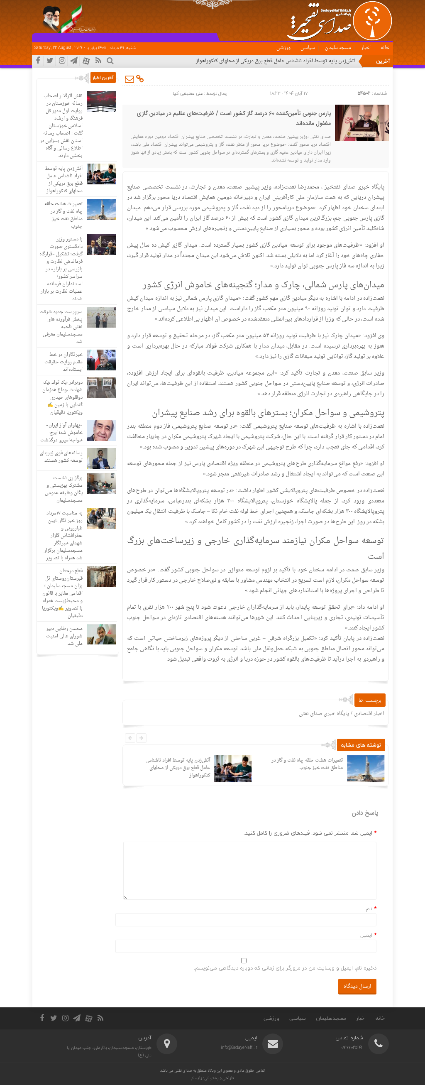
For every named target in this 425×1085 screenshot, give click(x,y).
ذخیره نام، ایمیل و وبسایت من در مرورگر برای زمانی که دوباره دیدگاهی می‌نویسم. (285, 967)
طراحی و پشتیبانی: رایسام (212, 1078)
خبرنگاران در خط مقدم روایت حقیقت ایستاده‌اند (63, 362)
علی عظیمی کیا (188, 93)
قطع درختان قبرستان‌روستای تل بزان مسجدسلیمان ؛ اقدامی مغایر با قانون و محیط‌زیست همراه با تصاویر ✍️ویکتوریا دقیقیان (62, 593)
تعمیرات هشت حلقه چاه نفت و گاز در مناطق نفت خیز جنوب (307, 764)
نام (369, 908)
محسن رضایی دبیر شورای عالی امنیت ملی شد (64, 636)
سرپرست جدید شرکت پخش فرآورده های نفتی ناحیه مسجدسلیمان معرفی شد (61, 327)
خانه (385, 48)
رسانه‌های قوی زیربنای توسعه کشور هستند (61, 457)
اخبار (366, 48)
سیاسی (307, 48)
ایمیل (366, 935)
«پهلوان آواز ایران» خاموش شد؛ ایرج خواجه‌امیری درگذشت (61, 433)
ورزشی (283, 48)
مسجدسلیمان (338, 48)
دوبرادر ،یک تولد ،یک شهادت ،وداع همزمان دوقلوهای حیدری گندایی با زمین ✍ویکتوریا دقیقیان (62, 397)
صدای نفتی (183, 1070)
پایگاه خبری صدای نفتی (324, 713)
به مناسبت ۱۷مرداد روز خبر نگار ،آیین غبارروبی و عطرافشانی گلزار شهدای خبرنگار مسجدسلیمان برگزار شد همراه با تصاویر (63, 536)
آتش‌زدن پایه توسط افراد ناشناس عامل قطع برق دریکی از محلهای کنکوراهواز (275, 61)
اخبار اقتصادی (369, 713)
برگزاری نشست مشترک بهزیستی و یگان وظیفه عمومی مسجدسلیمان (64, 489)
